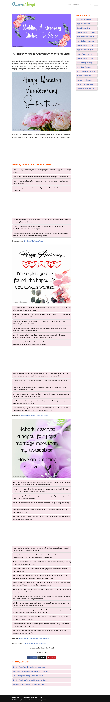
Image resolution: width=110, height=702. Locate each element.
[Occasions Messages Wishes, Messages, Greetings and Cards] (23, 4)
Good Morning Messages (85, 63)
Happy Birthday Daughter (85, 50)
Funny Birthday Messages (85, 41)
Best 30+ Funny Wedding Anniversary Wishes (34, 638)
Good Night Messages (84, 67)
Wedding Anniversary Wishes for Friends (34, 415)
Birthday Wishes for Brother (86, 32)
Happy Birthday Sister (84, 28)
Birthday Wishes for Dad (85, 58)
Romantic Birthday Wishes (85, 37)
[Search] (90, 4)
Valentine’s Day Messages (85, 89)
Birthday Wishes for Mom (85, 54)
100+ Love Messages (84, 76)
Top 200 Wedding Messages (86, 71)
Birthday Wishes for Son (85, 45)
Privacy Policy (27, 697)
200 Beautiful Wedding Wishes (34, 241)
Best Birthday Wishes (84, 19)
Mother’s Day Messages (85, 84)
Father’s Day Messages (84, 80)
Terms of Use (38, 697)
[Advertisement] (41, 151)
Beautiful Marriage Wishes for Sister (35, 643)
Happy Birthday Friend (84, 24)
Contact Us (16, 697)
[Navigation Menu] (96, 4)
